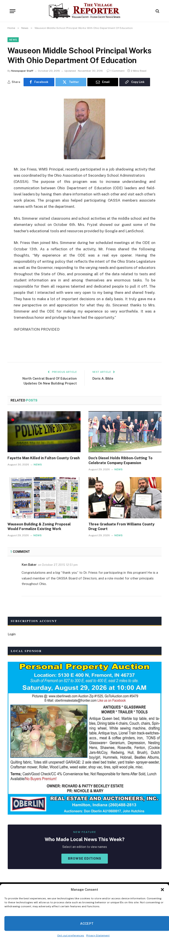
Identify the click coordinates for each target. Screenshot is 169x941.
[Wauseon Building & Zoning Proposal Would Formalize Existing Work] (44, 497)
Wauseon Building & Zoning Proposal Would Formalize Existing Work (39, 526)
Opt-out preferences (70, 935)
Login (12, 634)
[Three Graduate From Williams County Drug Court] (125, 497)
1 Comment (117, 70)
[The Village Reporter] (84, 11)
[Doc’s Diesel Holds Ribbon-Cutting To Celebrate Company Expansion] (125, 431)
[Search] (157, 11)
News (13, 39)
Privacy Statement (98, 935)
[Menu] (12, 11)
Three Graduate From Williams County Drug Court (121, 526)
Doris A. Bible (102, 378)
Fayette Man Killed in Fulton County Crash (43, 458)
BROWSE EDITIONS (84, 858)
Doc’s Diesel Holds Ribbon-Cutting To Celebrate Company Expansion (120, 460)
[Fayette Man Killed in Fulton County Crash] (44, 431)
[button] (162, 889)
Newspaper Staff (22, 70)
